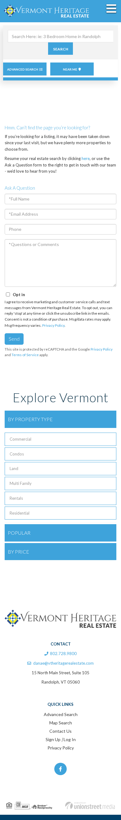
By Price (18, 552)
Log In (70, 739)
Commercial (20, 439)
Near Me (70, 69)
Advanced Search (22, 69)
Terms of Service (25, 355)
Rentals (16, 498)
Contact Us (60, 731)
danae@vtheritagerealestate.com (63, 663)
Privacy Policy (53, 325)
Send (14, 339)
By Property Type (30, 419)
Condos (17, 453)
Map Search (60, 722)
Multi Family (21, 483)
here (86, 158)
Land (14, 468)
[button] (60, 48)
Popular (19, 533)
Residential (19, 513)
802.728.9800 (63, 653)
